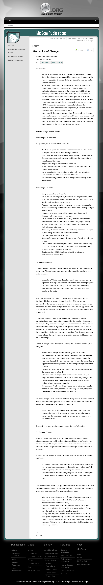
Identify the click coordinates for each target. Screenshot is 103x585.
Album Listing (34, 564)
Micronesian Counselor (16, 49)
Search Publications (50, 565)
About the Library (50, 550)
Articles (11, 45)
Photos (30, 560)
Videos (30, 550)
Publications (18, 544)
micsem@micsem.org (46, 581)
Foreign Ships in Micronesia (67, 566)
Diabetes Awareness (65, 551)
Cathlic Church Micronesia (66, 560)
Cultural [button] (45, 62)
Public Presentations (15, 60)
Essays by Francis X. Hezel (67, 572)
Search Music (51, 576)
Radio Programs (34, 570)
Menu (51, 20)
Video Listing (34, 553)
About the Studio (35, 557)
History (79, 558)
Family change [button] (57, 62)
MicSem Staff (82, 561)
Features (65, 544)
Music (30, 567)
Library (48, 544)
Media (31, 544)
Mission (80, 554)
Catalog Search (50, 560)
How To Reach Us (83, 565)
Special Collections (51, 553)
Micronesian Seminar (23, 581)
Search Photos (51, 569)
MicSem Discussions (15, 56)
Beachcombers (66, 556)
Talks (35, 46)
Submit (97, 25)
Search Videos (51, 573)
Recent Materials (50, 557)
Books (10, 53)
